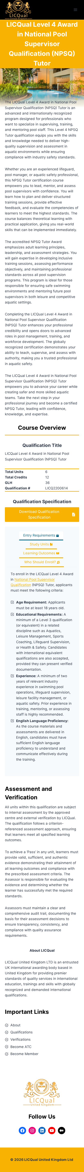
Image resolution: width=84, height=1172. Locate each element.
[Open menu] (75, 10)
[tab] (41, 535)
